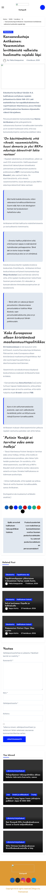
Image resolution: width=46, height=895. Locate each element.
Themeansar (23, 892)
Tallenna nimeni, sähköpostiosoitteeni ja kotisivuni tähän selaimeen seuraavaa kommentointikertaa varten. (19, 730)
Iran (8, 795)
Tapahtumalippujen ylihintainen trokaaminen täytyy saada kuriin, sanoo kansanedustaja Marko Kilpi (21, 581)
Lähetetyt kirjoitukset (15, 771)
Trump (33, 795)
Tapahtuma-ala (23, 575)
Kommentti (8, 661)
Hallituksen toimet (24, 599)
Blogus (35, 889)
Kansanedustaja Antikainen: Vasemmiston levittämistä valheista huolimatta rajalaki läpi (22, 46)
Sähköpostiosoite (10, 703)
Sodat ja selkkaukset (20, 795)
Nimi (5, 693)
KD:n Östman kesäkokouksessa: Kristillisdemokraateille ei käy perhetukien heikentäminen (20, 848)
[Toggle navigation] (2, 7)
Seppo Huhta (13, 608)
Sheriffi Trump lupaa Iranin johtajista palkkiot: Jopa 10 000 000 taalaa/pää (23, 801)
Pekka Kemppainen (17, 60)
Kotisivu (6, 714)
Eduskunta (8, 32)
